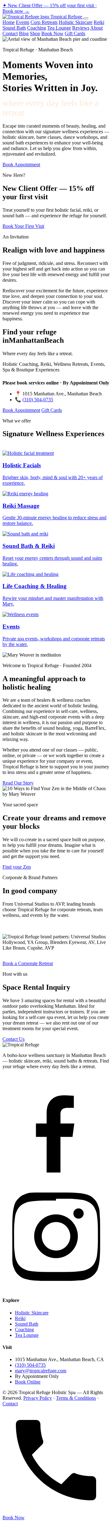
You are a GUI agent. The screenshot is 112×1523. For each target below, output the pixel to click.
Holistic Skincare (75, 22)
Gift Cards (75, 33)
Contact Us (13, 1039)
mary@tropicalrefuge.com (40, 1370)
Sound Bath (14, 28)
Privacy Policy (37, 1398)
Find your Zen (16, 867)
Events (22, 22)
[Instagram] (56, 1288)
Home (8, 22)
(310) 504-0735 (37, 399)
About (96, 28)
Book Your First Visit (23, 226)
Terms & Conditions (76, 1398)
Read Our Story (18, 782)
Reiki (99, 22)
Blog (24, 33)
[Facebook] (56, 1179)
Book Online (27, 1381)
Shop (35, 33)
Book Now (52, 33)
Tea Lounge (59, 28)
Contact (10, 33)
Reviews (80, 28)
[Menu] (85, 18)
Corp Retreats (44, 22)
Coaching (36, 28)
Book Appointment (21, 164)
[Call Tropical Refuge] (56, 1512)
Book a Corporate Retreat (27, 963)
